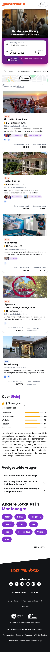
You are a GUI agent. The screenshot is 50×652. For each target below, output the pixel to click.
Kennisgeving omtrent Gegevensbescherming (25, 629)
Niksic (8, 532)
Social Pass (24, 606)
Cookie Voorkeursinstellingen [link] (31, 641)
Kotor (7, 517)
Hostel (7, 116)
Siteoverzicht (13, 641)
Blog (10, 601)
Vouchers (28, 635)
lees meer (20, 87)
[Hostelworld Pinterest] (33, 584)
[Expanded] (5, 71)
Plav (7, 539)
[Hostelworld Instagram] (22, 584)
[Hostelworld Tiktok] (39, 584)
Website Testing (40, 635)
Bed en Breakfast (35, 601)
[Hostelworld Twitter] (16, 584)
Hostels (16, 601)
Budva (20, 517)
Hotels (23, 601)
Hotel (6, 361)
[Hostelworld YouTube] (28, 584)
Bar (33, 524)
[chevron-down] (24, 405)
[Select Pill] (40, 4)
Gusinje (41, 532)
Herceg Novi (24, 532)
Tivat (21, 524)
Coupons (19, 635)
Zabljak (8, 524)
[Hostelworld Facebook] (11, 584)
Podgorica (36, 517)
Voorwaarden (8, 635)
